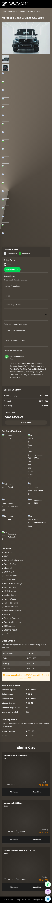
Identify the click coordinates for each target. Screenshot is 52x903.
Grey (9, 264)
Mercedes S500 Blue (13, 803)
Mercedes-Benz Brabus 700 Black (19, 851)
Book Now (26, 422)
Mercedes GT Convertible (15, 755)
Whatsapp (14, 792)
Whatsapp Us (12, 269)
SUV (9, 438)
